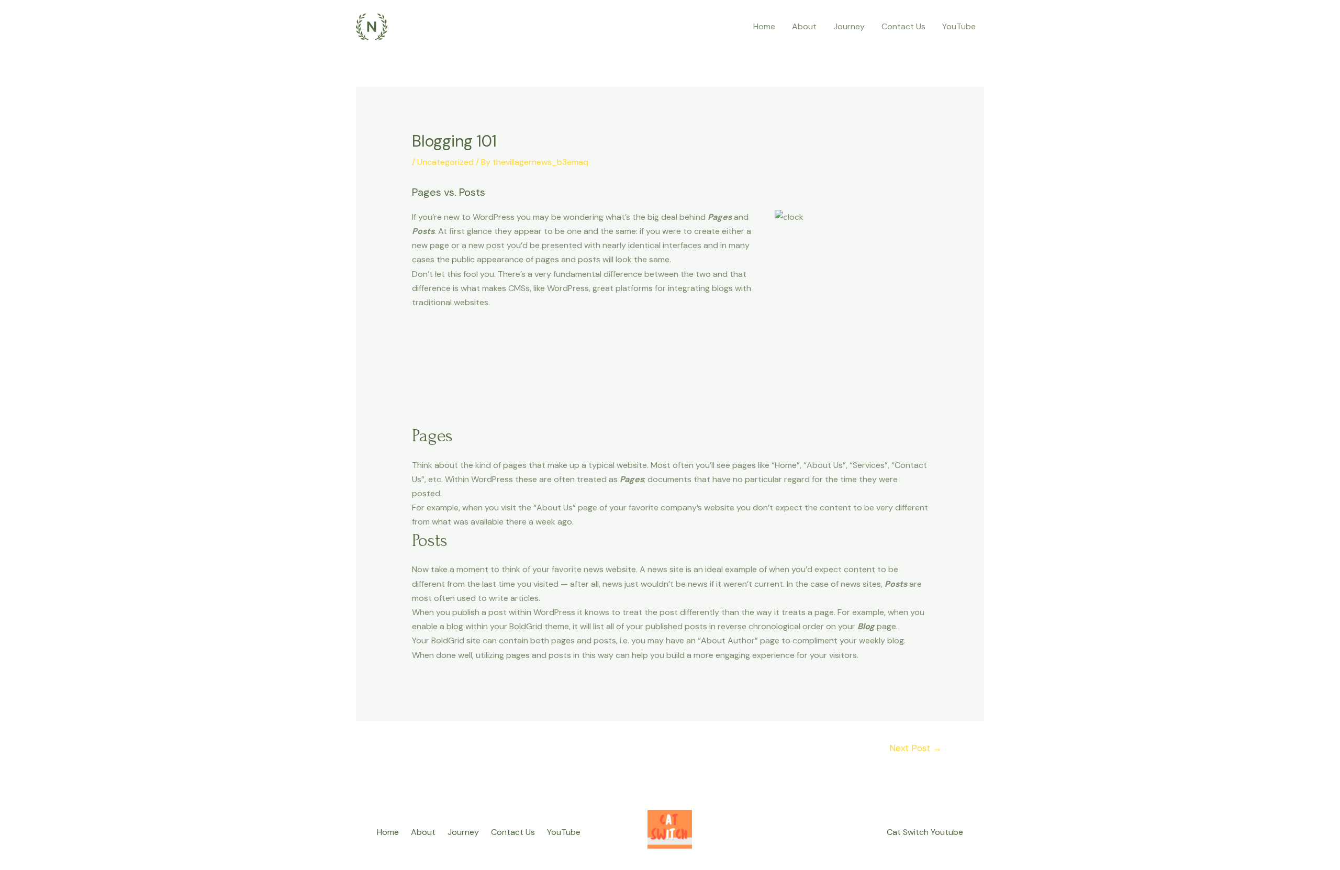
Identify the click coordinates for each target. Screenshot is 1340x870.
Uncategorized (445, 162)
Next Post (915, 748)
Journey (849, 26)
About (804, 26)
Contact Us (903, 26)
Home (764, 26)
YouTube (959, 26)
